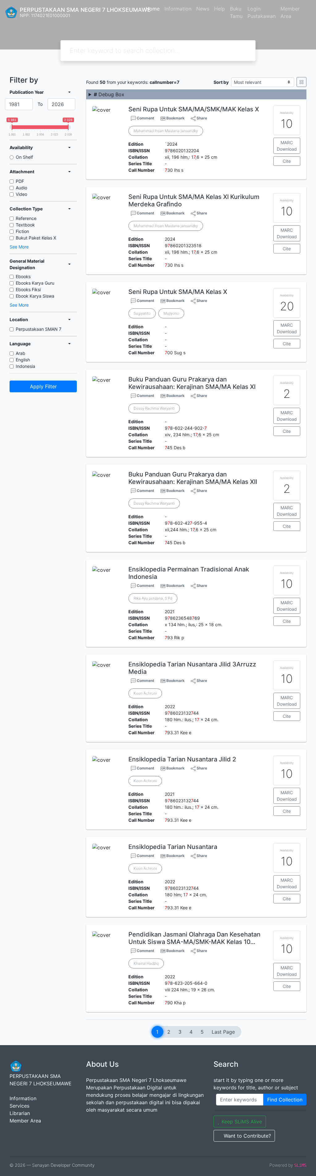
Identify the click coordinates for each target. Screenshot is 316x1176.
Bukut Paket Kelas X (36, 237)
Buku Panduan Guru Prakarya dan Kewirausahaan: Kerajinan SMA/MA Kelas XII (192, 478)
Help (219, 9)
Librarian (20, 1113)
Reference (26, 218)
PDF (20, 181)
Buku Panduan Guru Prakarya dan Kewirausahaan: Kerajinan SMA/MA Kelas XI (192, 383)
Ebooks (23, 276)
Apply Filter (43, 386)
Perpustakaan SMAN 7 (38, 329)
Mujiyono (171, 313)
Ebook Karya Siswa (35, 296)
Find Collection (284, 1099)
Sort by (221, 82)
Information (177, 9)
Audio (21, 187)
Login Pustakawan (261, 12)
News (202, 9)
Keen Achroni (145, 693)
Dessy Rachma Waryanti (154, 408)
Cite (287, 161)
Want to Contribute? (247, 1136)
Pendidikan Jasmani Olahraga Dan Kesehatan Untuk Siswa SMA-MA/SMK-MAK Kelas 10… (194, 938)
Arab (20, 353)
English (23, 359)
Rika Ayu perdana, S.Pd (153, 598)
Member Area (290, 12)
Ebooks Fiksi (28, 289)
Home (153, 9)
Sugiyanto (142, 313)
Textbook (25, 224)
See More (19, 246)
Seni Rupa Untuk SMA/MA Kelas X (177, 291)
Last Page (223, 1032)
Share (201, 118)
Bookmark (175, 118)
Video (21, 194)
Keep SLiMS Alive (242, 1121)
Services (19, 1106)
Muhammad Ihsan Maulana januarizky (166, 130)
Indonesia (25, 366)
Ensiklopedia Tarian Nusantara (172, 847)
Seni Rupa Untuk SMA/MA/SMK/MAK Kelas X (193, 109)
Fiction (22, 231)
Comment (145, 118)
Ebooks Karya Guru (35, 283)
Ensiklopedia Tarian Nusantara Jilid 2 (182, 759)
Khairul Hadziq (146, 963)
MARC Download (287, 146)
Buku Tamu (236, 12)
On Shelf (24, 157)
